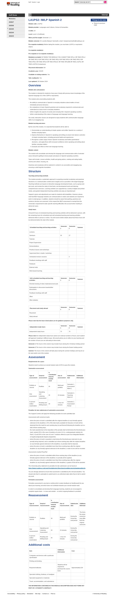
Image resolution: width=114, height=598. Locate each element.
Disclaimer (30, 593)
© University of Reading (100, 593)
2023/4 (11, 32)
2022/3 (11, 36)
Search (77, 2)
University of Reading (13, 5)
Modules (12, 19)
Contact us (45, 593)
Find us (53, 593)
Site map (37, 593)
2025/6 (11, 25)
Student (34, 2)
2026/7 (11, 22)
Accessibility (11, 593)
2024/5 (11, 29)
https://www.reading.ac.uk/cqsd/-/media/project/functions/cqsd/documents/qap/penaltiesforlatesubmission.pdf (63, 468)
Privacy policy (21, 593)
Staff (29, 2)
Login (38, 2)
